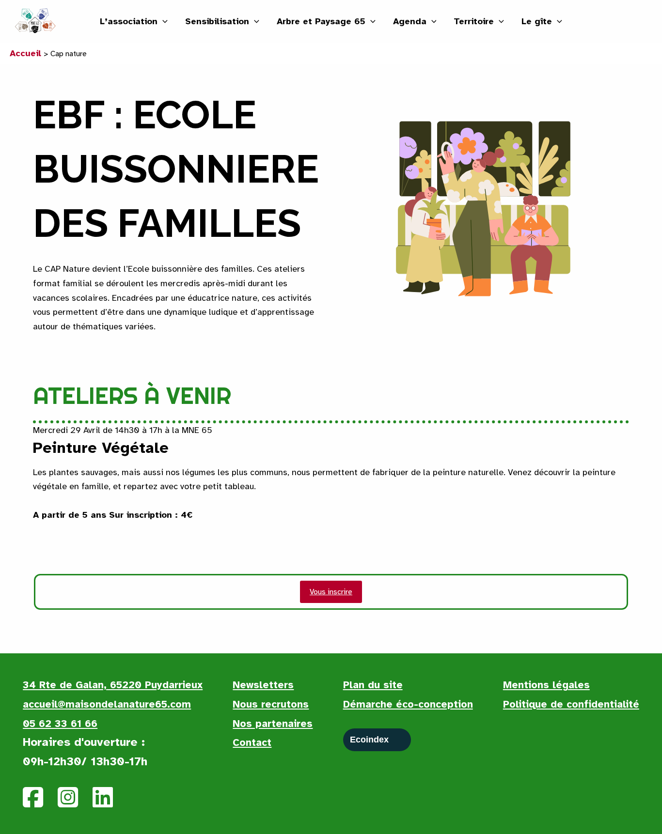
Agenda (409, 21)
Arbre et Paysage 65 (321, 21)
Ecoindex (369, 739)
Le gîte (536, 21)
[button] (163, 21)
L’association (129, 21)
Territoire (474, 21)
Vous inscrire (331, 592)
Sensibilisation (217, 21)
